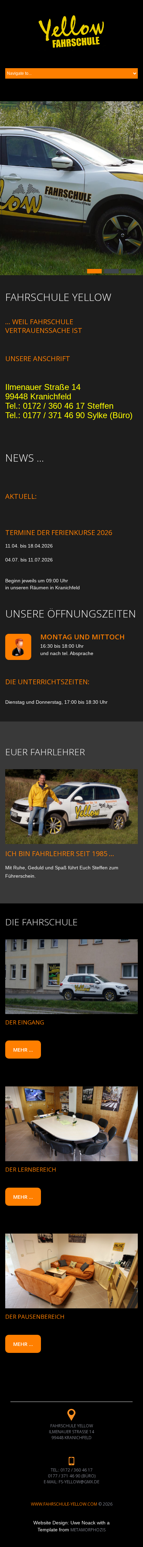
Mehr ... (23, 1049)
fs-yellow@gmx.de (79, 1482)
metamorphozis (88, 1530)
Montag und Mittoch (82, 636)
